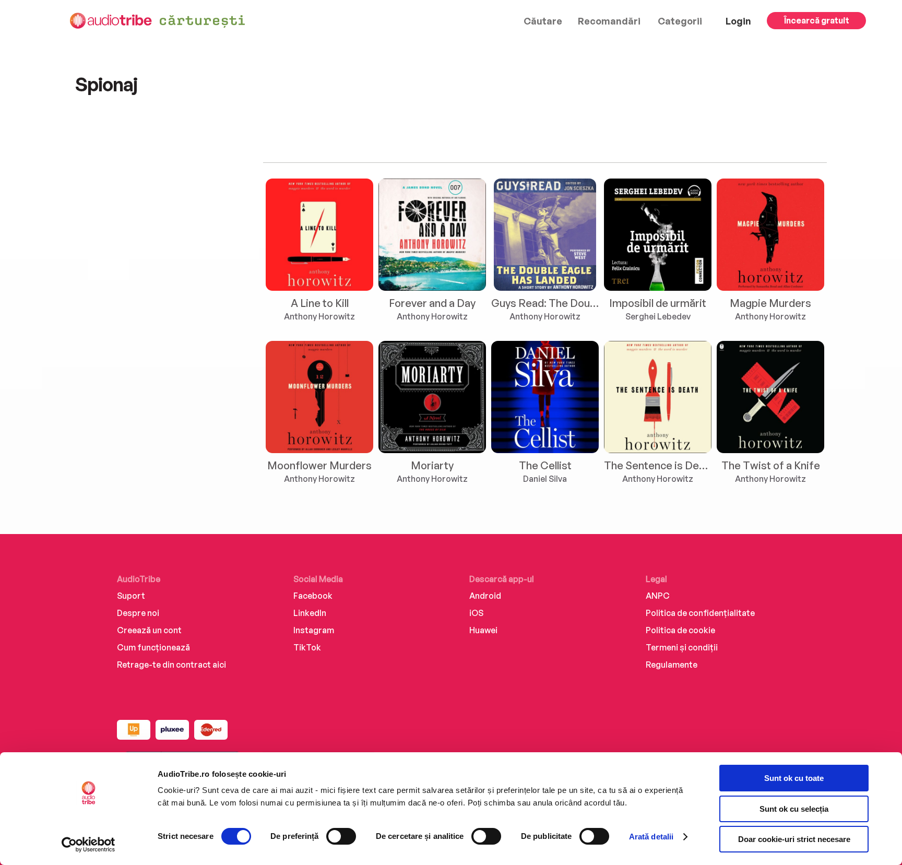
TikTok (307, 647)
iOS (476, 613)
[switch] (341, 836)
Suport (131, 595)
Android (485, 595)
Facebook (313, 595)
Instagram (313, 630)
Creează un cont (149, 630)
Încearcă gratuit (816, 20)
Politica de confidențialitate (700, 613)
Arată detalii (651, 836)
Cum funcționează (153, 647)
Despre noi (138, 613)
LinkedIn (309, 613)
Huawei (483, 630)
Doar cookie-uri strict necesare (794, 839)
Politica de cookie (680, 630)
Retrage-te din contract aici (171, 664)
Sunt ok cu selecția (793, 808)
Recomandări (609, 21)
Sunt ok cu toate (794, 778)
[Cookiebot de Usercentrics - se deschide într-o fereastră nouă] (88, 844)
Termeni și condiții (682, 647)
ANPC (658, 595)
